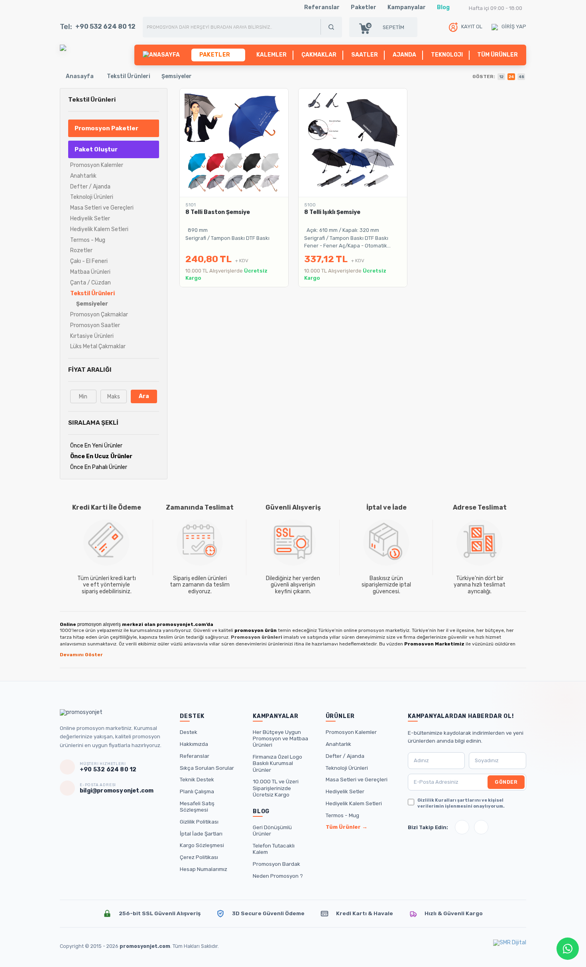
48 (521, 77)
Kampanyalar (406, 7)
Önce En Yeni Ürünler (96, 445)
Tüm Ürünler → (347, 827)
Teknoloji (447, 54)
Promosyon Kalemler (351, 732)
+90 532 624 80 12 (105, 26)
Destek (188, 732)
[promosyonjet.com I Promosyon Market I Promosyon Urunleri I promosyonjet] (63, 47)
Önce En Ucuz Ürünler (101, 456)
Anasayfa (80, 76)
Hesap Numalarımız (203, 869)
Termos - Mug (342, 815)
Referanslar (322, 7)
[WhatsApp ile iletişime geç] (568, 949)
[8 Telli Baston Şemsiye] (234, 142)
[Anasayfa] (161, 55)
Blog (443, 7)
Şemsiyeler (176, 76)
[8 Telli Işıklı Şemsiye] (353, 142)
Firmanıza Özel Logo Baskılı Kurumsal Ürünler (277, 763)
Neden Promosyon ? (278, 876)
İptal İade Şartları (201, 833)
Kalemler (271, 54)
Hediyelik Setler (345, 791)
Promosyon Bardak (276, 864)
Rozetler (81, 250)
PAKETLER (215, 54)
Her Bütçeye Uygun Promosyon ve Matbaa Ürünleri (280, 738)
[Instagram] (462, 827)
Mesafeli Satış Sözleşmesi (197, 806)
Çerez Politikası (199, 857)
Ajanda (404, 54)
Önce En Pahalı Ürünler (98, 467)
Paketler (363, 7)
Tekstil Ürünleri (128, 76)
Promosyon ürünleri (256, 637)
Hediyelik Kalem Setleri (354, 803)
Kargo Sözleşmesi (202, 845)
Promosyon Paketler (106, 128)
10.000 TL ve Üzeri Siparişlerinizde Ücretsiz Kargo (276, 787)
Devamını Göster (81, 654)
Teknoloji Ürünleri (347, 768)
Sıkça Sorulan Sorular (207, 768)
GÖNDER (506, 782)
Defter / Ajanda (345, 756)
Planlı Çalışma (197, 791)
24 (511, 77)
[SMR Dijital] (509, 946)
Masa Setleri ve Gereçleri (356, 779)
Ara (144, 396)
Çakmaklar (318, 54)
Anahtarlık (338, 744)
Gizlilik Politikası (199, 821)
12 (501, 77)
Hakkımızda (194, 744)
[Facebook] (481, 827)
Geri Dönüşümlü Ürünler (272, 830)
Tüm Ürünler (497, 54)
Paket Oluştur (96, 149)
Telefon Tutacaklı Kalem (274, 848)
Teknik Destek (197, 779)
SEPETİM (386, 27)
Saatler (364, 54)
